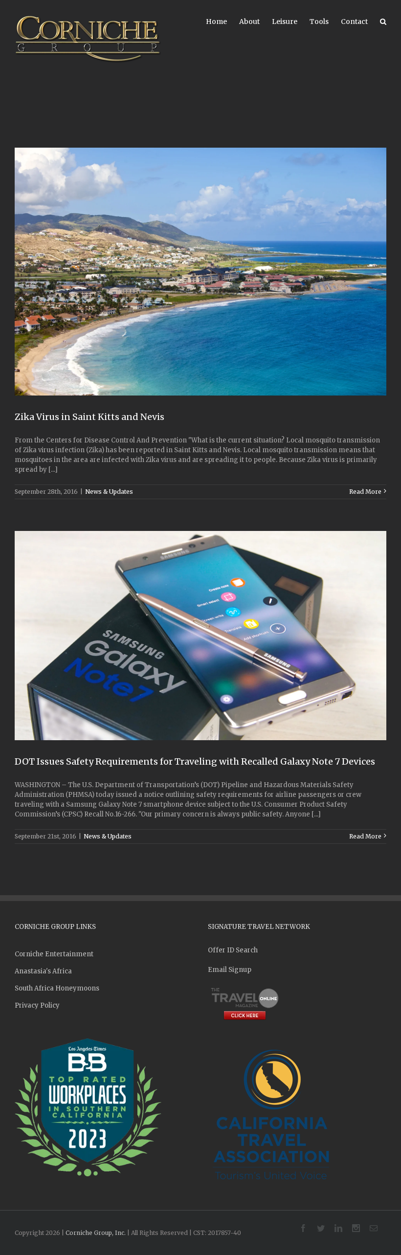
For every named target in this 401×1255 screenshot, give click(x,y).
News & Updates (109, 491)
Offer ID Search (233, 950)
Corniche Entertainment (54, 954)
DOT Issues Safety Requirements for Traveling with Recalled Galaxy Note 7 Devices (195, 761)
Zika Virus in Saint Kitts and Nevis (89, 416)
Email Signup (229, 970)
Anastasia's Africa (43, 971)
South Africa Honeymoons (57, 988)
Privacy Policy (37, 1005)
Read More (365, 491)
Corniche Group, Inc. (96, 1232)
